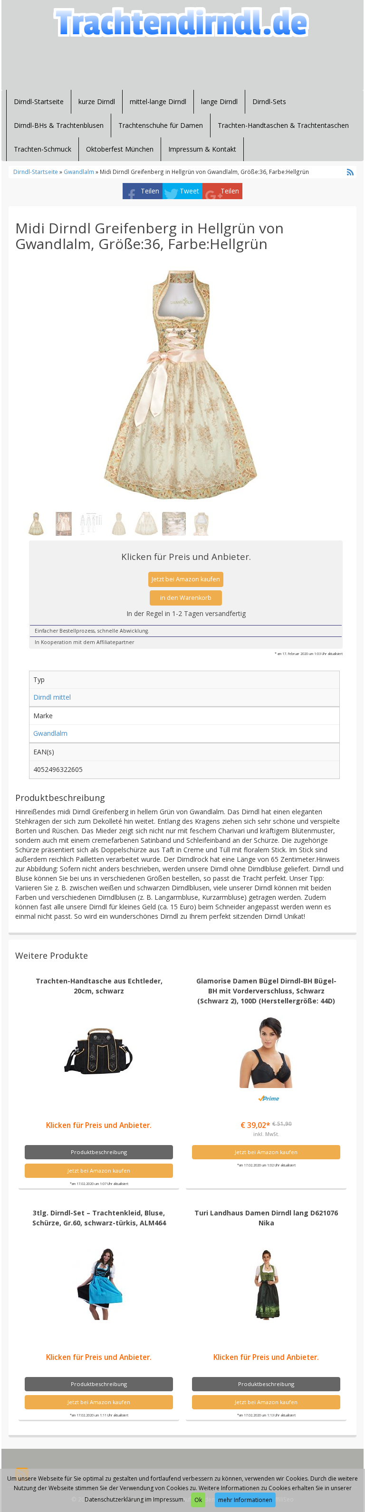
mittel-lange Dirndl (158, 101)
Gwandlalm (79, 171)
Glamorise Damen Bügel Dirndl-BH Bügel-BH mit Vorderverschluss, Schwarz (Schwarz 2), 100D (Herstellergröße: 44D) (266, 990)
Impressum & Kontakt (202, 149)
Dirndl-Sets (269, 101)
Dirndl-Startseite (39, 101)
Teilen (150, 190)
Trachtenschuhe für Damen (160, 125)
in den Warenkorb (185, 598)
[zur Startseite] (182, 22)
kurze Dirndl (96, 101)
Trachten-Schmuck (42, 149)
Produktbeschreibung (99, 1152)
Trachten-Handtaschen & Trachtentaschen (283, 125)
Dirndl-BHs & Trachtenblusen (59, 125)
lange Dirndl (219, 101)
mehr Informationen (245, 1500)
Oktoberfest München (120, 149)
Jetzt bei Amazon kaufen (186, 579)
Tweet (189, 190)
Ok (198, 1500)
